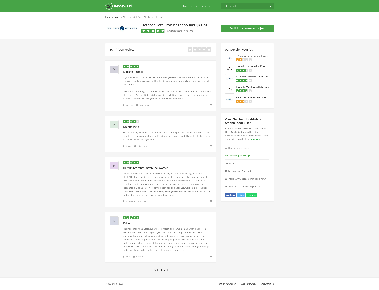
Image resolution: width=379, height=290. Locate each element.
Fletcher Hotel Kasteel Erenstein (254, 55)
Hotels (117, 17)
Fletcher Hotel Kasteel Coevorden (255, 97)
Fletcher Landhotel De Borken (253, 76)
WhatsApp (251, 195)
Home (108, 17)
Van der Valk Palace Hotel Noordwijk (256, 87)
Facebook (230, 195)
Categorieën (189, 6)
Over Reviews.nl (248, 283)
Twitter (241, 195)
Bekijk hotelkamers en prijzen (247, 28)
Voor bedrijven (209, 6)
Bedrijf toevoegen (227, 283)
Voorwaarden (267, 283)
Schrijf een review (122, 50)
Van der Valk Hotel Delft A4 (251, 66)
